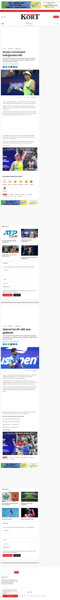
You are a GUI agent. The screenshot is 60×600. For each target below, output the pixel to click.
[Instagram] (5, 17)
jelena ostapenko (29, 194)
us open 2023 (20, 196)
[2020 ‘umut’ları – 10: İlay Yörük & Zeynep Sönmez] (10, 249)
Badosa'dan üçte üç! (7, 519)
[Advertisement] (20, 38)
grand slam (17, 194)
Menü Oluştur (29, 23)
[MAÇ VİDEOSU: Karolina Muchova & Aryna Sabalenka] (10, 497)
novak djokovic (31, 457)
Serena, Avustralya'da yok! (27, 519)
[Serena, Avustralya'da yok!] (29, 512)
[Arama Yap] (55, 24)
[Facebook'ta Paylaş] (4, 67)
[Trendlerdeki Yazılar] (2, 11)
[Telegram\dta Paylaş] (16, 67)
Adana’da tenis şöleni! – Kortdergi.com (27, 240)
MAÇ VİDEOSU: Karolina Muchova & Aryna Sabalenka (10, 504)
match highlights (6, 196)
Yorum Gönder (7, 295)
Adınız (5, 279)
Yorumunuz (6, 270)
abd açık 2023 (11, 194)
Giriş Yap (56, 16)
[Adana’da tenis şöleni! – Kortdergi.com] (29, 233)
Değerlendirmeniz (6, 286)
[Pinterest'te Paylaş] (11, 67)
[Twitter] (2, 17)
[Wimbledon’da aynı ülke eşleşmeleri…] (29, 497)
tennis (15, 196)
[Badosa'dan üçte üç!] (10, 512)
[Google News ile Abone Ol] (34, 97)
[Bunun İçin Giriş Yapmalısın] (18, 97)
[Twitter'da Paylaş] (6, 67)
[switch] (2, 24)
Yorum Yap (5, 263)
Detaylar (4, 593)
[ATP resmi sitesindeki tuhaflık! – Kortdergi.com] (10, 234)
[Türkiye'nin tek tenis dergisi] (30, 16)
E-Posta (6, 283)
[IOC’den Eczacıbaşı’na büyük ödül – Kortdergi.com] (29, 250)
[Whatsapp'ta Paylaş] (9, 67)
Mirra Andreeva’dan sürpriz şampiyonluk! (11, 10)
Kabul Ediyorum (10, 596)
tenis (12, 196)
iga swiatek (23, 194)
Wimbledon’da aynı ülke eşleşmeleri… (26, 504)
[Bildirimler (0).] (57, 24)
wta (24, 196)
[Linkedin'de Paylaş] (14, 67)
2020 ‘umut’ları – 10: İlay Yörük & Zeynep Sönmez (9, 255)
